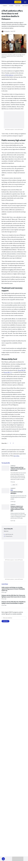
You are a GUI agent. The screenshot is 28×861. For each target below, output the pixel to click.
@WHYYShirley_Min (9, 534)
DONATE (18, 2)
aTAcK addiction (9, 75)
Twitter (10, 443)
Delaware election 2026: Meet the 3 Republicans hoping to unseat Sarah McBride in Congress (13, 602)
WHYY (5, 2)
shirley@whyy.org (8, 536)
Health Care (17, 5)
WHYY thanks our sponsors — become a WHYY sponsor (14, 129)
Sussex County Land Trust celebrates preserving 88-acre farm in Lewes (18, 469)
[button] (3, 858)
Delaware (11, 5)
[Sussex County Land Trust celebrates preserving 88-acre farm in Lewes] (6, 468)
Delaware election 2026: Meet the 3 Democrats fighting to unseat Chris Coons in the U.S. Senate (13, 596)
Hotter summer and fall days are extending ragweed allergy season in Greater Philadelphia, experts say (13, 589)
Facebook (7, 443)
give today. (16, 456)
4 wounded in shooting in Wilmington (17, 492)
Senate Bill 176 (8, 372)
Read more (6, 531)
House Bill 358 (21, 370)
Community (5, 5)
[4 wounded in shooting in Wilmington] (6, 491)
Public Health (25, 5)
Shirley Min (7, 31)
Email (13, 443)
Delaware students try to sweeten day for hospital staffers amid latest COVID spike (17, 508)
